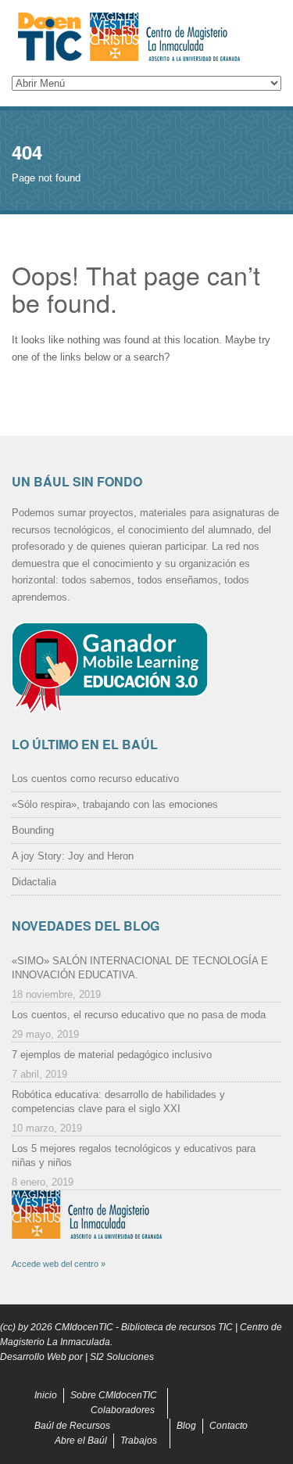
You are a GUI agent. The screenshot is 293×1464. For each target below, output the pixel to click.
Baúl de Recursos (72, 1425)
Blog (186, 1425)
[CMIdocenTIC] (146, 37)
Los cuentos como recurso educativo (95, 778)
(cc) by (14, 1327)
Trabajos (138, 1440)
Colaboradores (123, 1410)
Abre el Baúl (81, 1440)
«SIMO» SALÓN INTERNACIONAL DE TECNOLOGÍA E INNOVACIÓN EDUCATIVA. (140, 968)
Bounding (33, 830)
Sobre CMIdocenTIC (113, 1395)
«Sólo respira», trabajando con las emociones (115, 804)
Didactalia (34, 882)
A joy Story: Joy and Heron (73, 856)
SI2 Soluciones (122, 1356)
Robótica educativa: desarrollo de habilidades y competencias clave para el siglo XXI (118, 1101)
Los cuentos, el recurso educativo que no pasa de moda (139, 1015)
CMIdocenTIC (84, 1327)
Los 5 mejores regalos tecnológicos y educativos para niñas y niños (133, 1155)
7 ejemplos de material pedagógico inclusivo (112, 1054)
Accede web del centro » (58, 1263)
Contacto (228, 1425)
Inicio (45, 1395)
